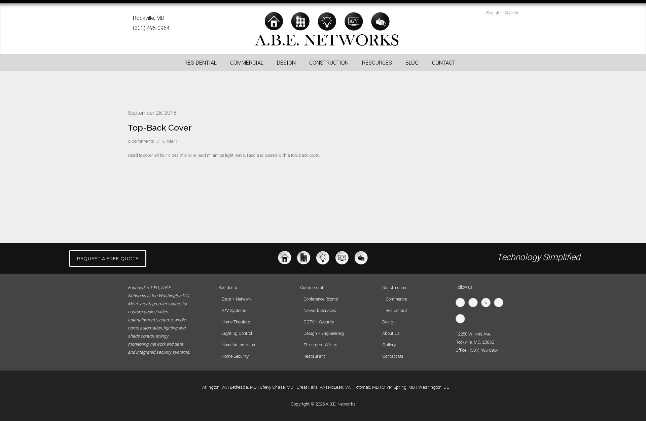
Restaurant (314, 356)
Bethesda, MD (243, 387)
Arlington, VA (214, 387)
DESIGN (286, 63)
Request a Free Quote (108, 258)
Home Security (235, 356)
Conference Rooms (320, 299)
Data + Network (237, 299)
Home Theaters (236, 321)
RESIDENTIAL (200, 63)
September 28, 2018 (152, 113)
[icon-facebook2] (474, 302)
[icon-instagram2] (462, 318)
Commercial (397, 299)
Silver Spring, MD (398, 387)
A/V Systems (234, 310)
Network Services (319, 310)
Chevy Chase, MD (276, 387)
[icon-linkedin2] (500, 302)
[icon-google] (487, 302)
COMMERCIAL (246, 63)
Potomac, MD (366, 387)
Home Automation (238, 344)
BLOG (412, 63)
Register (494, 12)
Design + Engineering (323, 333)
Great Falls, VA (310, 387)
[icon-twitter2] (462, 302)
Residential (396, 310)
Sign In (511, 12)
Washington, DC (434, 387)
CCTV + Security (318, 321)
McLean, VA (339, 387)
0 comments (141, 141)
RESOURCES (377, 63)
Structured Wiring (320, 344)
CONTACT (443, 63)
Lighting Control (237, 333)
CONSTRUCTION (329, 63)
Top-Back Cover (160, 127)
